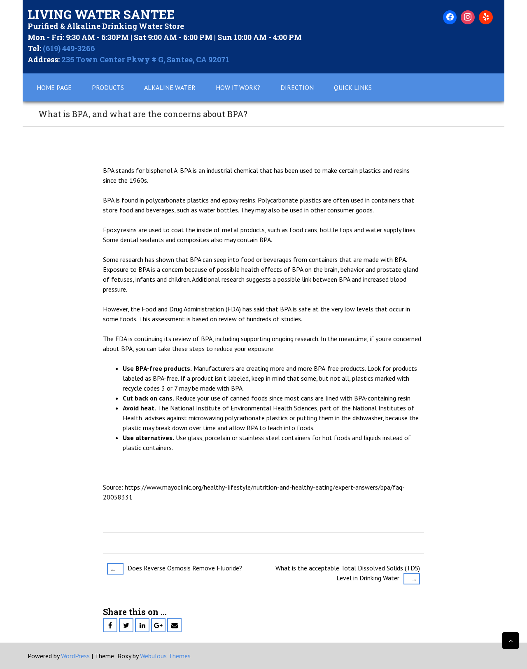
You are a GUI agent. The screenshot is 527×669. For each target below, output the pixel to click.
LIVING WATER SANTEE (101, 14)
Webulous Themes (165, 656)
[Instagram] (468, 17)
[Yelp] (486, 17)
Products (108, 87)
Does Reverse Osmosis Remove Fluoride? (176, 568)
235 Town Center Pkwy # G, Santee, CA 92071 (145, 59)
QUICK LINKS (353, 87)
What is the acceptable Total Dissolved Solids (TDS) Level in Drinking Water (347, 573)
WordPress (75, 656)
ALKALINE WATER (170, 87)
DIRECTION (297, 87)
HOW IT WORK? (238, 87)
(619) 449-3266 (69, 48)
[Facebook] (450, 17)
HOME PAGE (54, 87)
